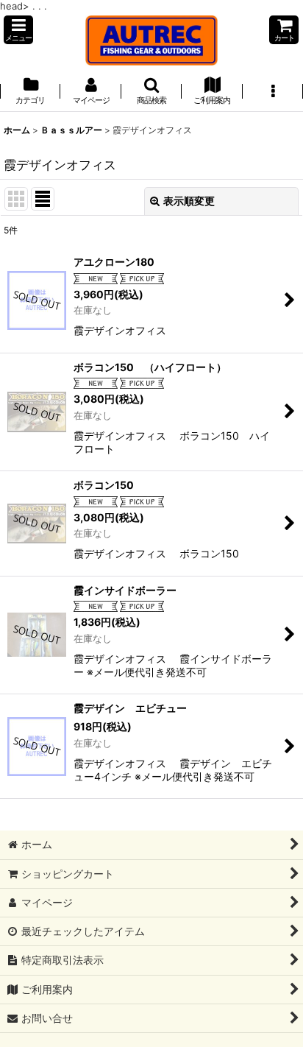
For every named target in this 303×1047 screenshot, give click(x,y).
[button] (18, 29)
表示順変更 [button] (189, 200)
